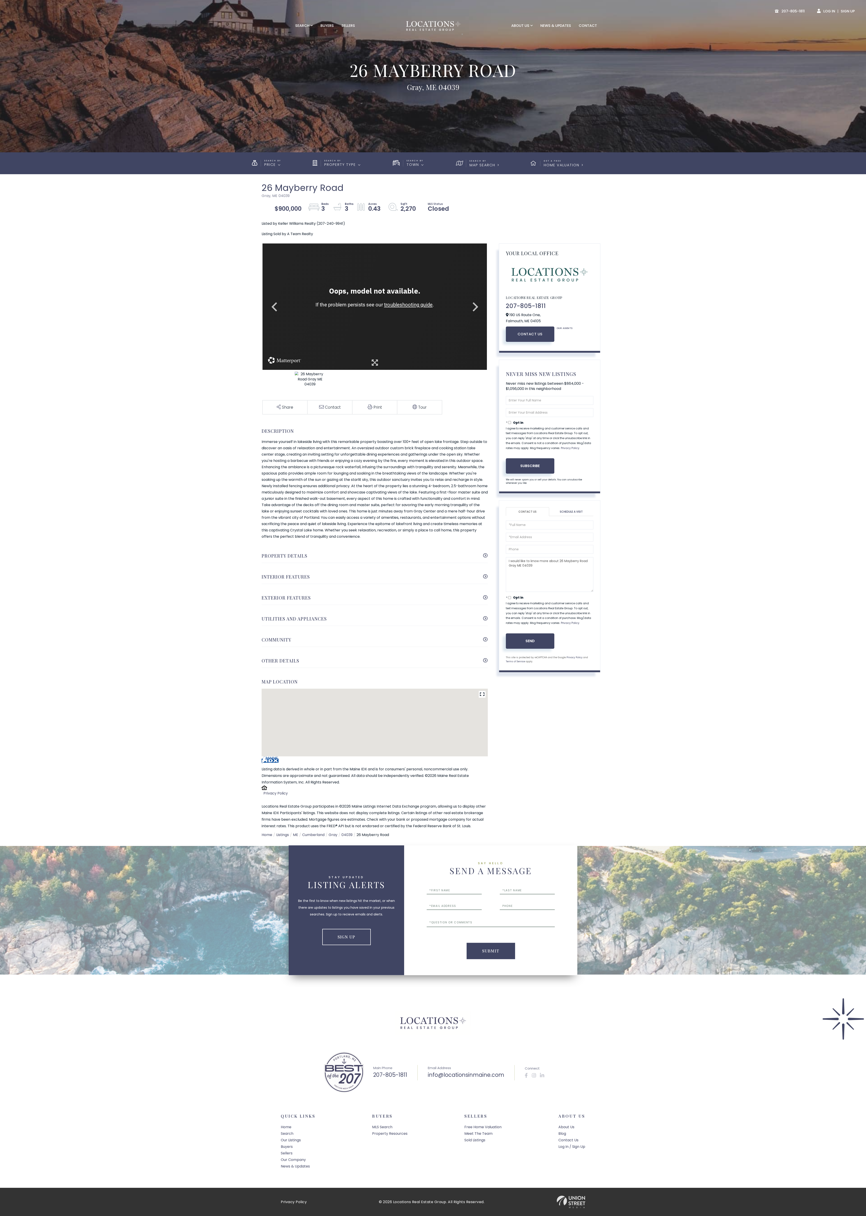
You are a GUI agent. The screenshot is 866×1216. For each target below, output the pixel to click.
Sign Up (848, 11)
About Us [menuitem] (520, 25)
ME (295, 834)
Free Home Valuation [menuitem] (483, 1127)
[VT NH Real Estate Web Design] (571, 1202)
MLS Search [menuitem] (382, 1127)
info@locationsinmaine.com (466, 1075)
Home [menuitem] (286, 1127)
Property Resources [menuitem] (390, 1133)
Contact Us (530, 334)
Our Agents (565, 328)
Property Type (340, 164)
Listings (282, 834)
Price (270, 164)
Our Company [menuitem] (293, 1159)
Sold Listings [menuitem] (474, 1140)
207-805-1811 (526, 306)
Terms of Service (515, 661)
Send (530, 641)
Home (267, 834)
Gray (333, 834)
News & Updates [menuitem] (555, 25)
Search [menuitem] (302, 25)
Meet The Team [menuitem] (478, 1133)
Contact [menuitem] (588, 25)
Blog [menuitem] (562, 1133)
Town (413, 164)
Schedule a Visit (571, 512)
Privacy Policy (275, 793)
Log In (829, 11)
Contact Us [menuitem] (568, 1140)
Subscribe (530, 465)
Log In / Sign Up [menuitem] (571, 1146)
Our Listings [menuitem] (291, 1140)
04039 (346, 834)
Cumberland (313, 834)
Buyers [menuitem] (327, 25)
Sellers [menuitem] (348, 25)
